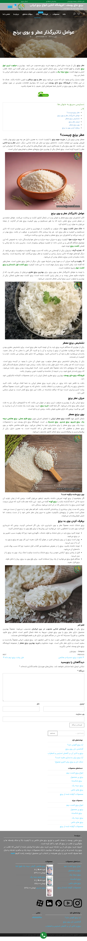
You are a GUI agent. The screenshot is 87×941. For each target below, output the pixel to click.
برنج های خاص (77, 790)
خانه (64, 14)
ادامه (13, 853)
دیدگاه (80, 671)
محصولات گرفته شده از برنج (71, 794)
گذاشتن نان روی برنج (74, 749)
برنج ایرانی (73, 651)
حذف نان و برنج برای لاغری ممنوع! (69, 762)
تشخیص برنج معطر (72, 118)
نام (38, 704)
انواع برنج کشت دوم (74, 773)
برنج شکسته (76, 780)
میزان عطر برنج (74, 122)
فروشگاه (45, 14)
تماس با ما (6, 14)
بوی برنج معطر (74, 125)
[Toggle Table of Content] (82, 109)
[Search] (74, 14)
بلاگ (38, 13)
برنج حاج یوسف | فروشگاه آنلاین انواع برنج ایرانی (56, 5)
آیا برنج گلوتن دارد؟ (75, 744)
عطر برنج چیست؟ (73, 112)
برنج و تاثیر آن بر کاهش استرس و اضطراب (65, 753)
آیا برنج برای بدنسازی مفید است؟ (69, 757)
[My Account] (84, 14)
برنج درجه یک (77, 785)
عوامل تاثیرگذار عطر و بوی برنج (68, 115)
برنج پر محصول (77, 777)
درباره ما (16, 14)
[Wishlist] (78, 14)
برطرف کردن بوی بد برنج (71, 128)
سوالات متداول (27, 14)
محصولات (56, 14)
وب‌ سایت (80, 714)
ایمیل (82, 704)
